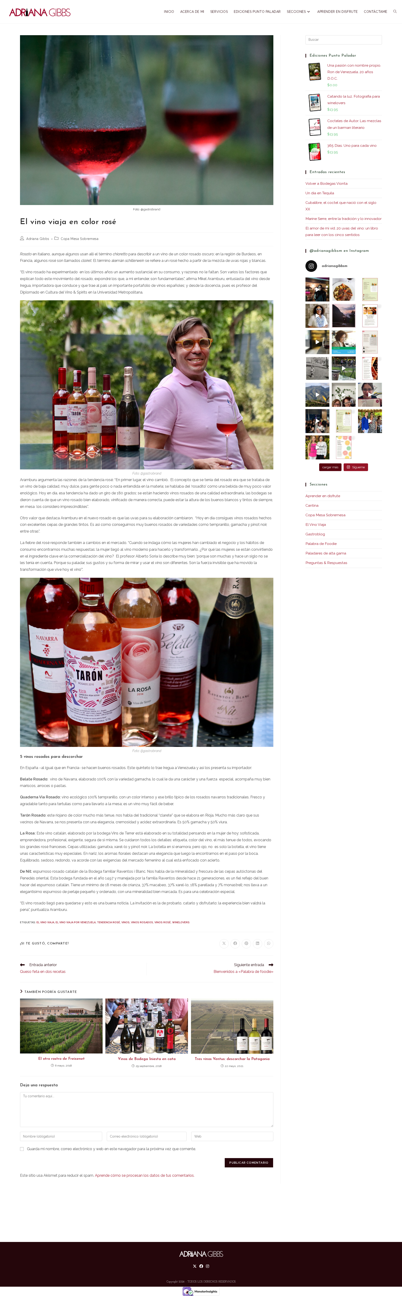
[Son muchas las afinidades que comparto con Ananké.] (344, 368)
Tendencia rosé (108, 922)
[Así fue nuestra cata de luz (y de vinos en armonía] (317, 342)
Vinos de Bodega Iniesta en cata (147, 1059)
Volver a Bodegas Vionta (326, 183)
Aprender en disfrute (322, 496)
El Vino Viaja (45, 922)
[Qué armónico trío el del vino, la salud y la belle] (317, 447)
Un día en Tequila (319, 193)
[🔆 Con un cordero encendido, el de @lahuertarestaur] (344, 289)
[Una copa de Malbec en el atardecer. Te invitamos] (344, 316)
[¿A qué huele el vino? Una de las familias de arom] (370, 289)
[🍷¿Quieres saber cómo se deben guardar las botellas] (370, 368)
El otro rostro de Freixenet (61, 1059)
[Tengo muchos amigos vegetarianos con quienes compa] (370, 342)
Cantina (311, 505)
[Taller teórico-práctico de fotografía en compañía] (317, 395)
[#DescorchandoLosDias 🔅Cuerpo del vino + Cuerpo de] (344, 421)
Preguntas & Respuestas (326, 563)
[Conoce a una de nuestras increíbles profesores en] (344, 342)
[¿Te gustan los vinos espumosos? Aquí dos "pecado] (370, 316)
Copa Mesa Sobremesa (79, 239)
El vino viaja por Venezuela (76, 922)
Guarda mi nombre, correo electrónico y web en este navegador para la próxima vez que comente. (111, 1149)
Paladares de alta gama (325, 553)
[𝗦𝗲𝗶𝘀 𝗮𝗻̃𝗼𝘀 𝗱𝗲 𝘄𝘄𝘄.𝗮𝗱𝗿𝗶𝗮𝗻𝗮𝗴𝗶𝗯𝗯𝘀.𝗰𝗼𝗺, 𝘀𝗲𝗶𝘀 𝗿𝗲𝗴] (317, 316)
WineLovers (181, 922)
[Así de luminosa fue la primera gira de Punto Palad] (317, 421)
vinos (125, 922)
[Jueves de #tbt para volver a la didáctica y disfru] (317, 289)
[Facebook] (201, 1266)
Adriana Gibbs (37, 239)
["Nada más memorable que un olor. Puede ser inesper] (344, 447)
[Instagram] (207, 1266)
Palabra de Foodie (321, 543)
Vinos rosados (142, 922)
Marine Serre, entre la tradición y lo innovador (343, 218)
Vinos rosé (162, 922)
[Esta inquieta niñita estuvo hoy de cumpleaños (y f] (317, 368)
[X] (195, 1266)
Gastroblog (315, 534)
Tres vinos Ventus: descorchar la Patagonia (232, 1059)
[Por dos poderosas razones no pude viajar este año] (370, 395)
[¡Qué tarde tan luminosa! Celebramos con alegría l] (370, 421)
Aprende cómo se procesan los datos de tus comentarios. (144, 1175)
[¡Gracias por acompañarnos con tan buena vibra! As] (344, 395)
